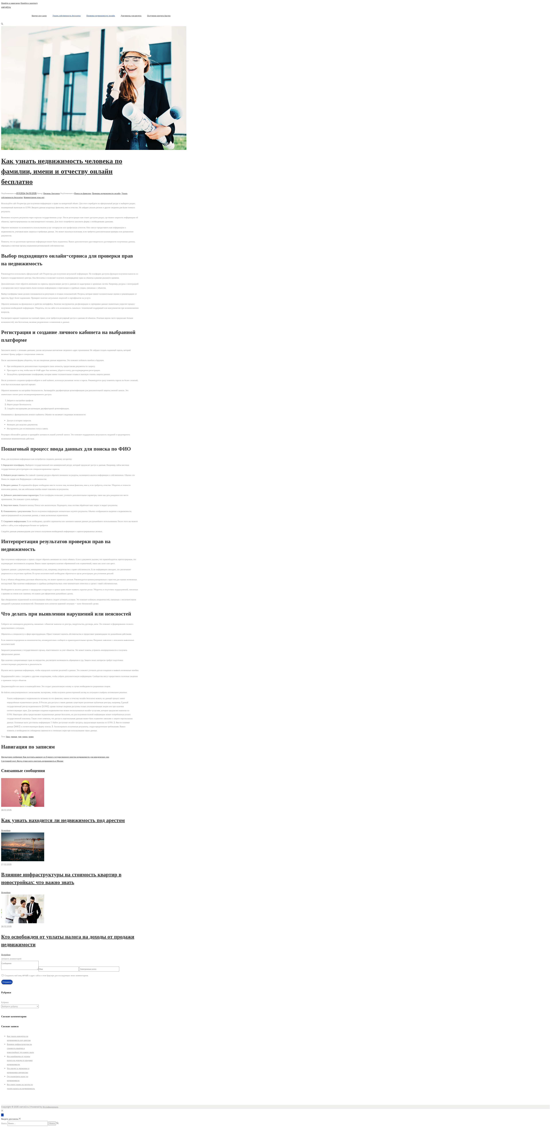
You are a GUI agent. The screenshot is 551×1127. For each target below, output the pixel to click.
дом (19, 736)
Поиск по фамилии (82, 193)
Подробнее (5, 830)
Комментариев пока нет (34, 197)
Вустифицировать (50, 1106)
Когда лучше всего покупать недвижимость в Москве (32, 761)
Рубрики (5, 1002)
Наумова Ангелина (51, 193)
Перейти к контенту (29, 3)
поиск (25, 736)
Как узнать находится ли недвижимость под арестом (63, 820)
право (31, 736)
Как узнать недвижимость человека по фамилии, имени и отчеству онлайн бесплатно (61, 171)
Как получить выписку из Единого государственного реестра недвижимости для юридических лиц (55, 757)
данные (14, 736)
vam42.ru (6, 7)
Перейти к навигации (10, 3)
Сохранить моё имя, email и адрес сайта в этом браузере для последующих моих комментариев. (46, 975)
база (8, 736)
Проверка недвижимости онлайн (106, 193)
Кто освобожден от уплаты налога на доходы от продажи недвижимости (20, 1060)
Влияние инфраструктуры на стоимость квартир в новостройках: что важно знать (20, 1048)
